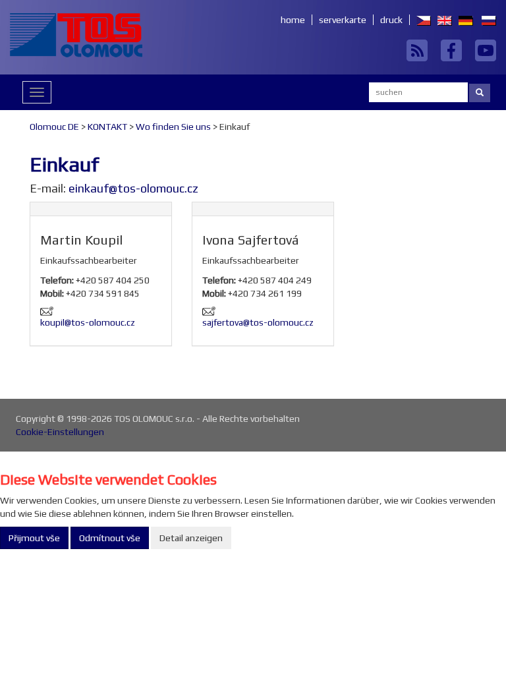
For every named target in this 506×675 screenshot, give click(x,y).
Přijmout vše (34, 538)
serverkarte (342, 20)
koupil (52, 322)
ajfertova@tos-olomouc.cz (260, 322)
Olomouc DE (54, 126)
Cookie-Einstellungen (60, 431)
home (293, 20)
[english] (441, 20)
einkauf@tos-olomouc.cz (133, 188)
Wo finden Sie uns (173, 126)
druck (391, 20)
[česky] (420, 20)
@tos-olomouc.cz (100, 322)
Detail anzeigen (191, 538)
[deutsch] (462, 20)
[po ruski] (485, 20)
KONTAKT (107, 126)
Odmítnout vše (109, 538)
